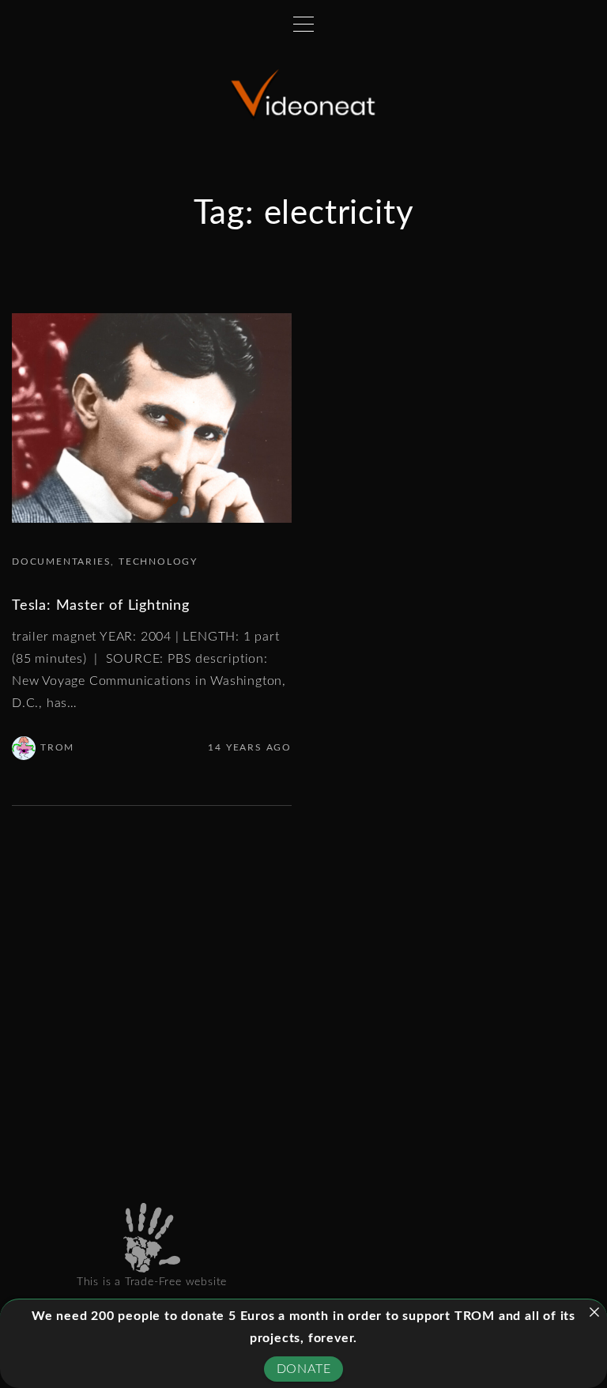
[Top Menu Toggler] (303, 23)
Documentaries (61, 561)
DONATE (304, 1369)
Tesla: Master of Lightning (101, 605)
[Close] (594, 1312)
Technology (158, 561)
